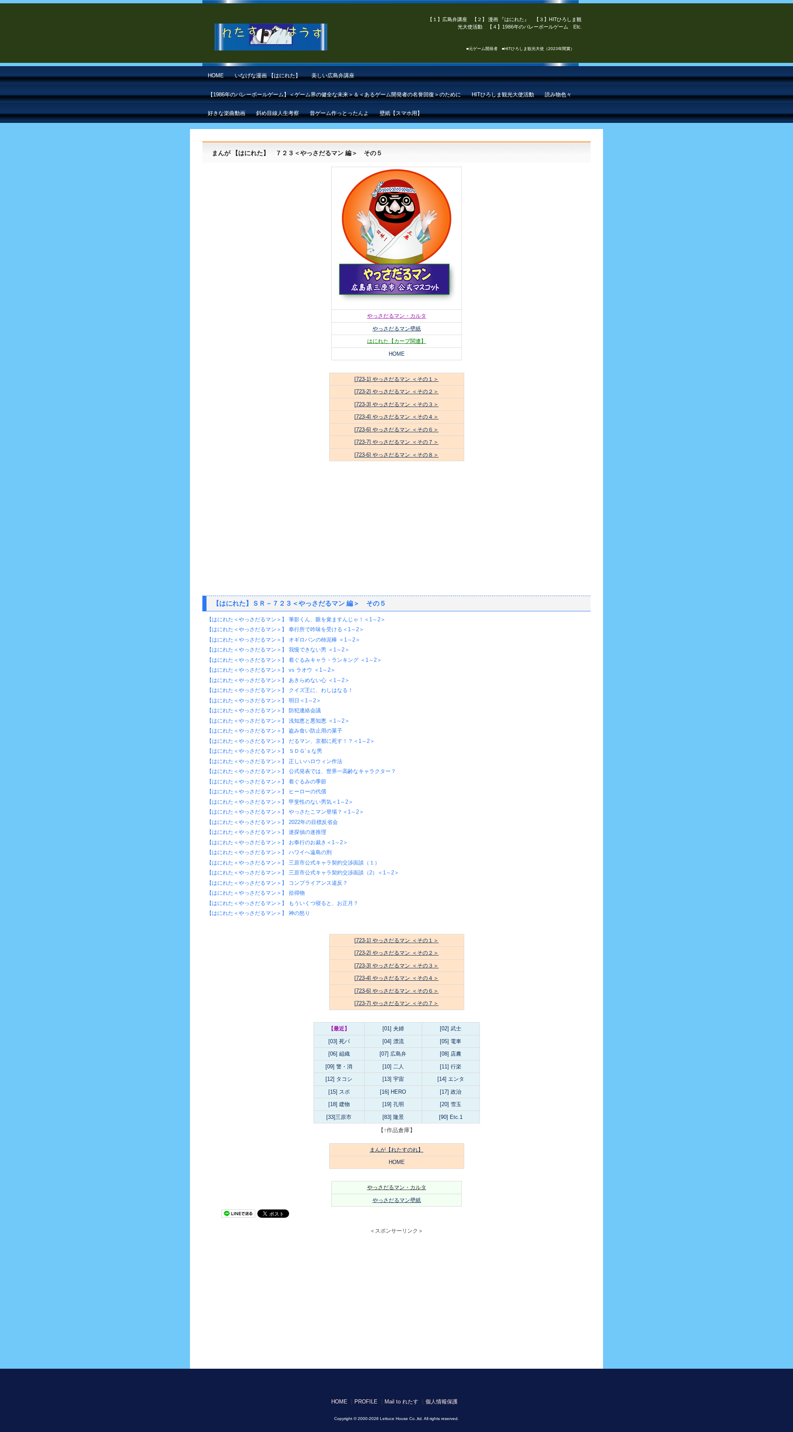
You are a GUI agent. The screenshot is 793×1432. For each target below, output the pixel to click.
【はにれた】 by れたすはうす (289, 37)
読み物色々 (558, 94)
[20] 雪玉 (450, 1104)
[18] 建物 (339, 1104)
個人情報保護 (441, 1401)
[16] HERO (393, 1092)
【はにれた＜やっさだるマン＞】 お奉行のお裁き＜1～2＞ (277, 842)
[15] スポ (339, 1092)
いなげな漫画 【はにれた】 (268, 75)
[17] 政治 (450, 1092)
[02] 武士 (450, 1028)
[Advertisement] (396, 533)
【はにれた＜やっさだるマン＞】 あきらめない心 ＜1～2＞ (278, 680)
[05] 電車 (450, 1041)
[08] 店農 (450, 1054)
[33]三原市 (338, 1117)
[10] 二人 (393, 1066)
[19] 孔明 (393, 1104)
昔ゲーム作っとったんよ (339, 113)
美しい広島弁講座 (332, 75)
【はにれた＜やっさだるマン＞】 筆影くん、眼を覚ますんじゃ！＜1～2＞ (296, 619)
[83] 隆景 (393, 1117)
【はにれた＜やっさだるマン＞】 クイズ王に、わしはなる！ (280, 690)
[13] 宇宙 (393, 1079)
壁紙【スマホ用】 (401, 113)
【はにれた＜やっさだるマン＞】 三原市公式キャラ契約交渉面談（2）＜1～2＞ (303, 872)
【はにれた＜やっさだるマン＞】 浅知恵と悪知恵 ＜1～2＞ (278, 721)
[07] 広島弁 (393, 1054)
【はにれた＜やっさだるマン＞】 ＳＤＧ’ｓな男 (264, 751)
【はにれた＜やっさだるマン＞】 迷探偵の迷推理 (266, 832)
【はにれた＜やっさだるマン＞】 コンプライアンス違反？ (277, 883)
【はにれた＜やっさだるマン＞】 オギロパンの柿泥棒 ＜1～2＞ (284, 640)
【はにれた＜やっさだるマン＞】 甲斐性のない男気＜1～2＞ (280, 802)
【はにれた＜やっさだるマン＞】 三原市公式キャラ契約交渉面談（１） (293, 863)
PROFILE (366, 1401)
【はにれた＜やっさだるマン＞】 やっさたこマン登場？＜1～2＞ (285, 812)
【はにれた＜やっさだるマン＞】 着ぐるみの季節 (266, 781)
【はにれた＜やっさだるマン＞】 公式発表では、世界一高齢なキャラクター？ (301, 771)
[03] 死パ (339, 1041)
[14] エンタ (450, 1079)
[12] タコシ (338, 1079)
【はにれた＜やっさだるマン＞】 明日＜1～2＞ (264, 700)
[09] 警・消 (338, 1066)
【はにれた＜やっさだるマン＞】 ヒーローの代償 (266, 791)
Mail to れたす (401, 1401)
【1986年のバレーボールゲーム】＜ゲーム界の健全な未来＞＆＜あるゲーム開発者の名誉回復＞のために (334, 94)
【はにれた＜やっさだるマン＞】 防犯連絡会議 (264, 710)
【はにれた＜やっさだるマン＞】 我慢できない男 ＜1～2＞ (278, 650)
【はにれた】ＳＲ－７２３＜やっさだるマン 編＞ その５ (299, 603)
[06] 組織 (339, 1054)
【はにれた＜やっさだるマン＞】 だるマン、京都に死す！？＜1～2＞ (291, 741)
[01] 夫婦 (393, 1028)
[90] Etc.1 (451, 1117)
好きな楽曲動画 (226, 113)
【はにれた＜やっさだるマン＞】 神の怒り (258, 913)
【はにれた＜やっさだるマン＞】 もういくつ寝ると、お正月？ (283, 903)
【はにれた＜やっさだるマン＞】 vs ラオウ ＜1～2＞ (271, 670)
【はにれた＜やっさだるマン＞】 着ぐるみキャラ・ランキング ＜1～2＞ (294, 660)
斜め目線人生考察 (277, 113)
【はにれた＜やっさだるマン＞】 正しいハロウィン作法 (274, 761)
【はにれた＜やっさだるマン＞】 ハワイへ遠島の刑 (269, 852)
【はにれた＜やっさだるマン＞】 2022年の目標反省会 (272, 822)
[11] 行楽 (450, 1066)
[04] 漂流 (393, 1041)
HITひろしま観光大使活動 (503, 94)
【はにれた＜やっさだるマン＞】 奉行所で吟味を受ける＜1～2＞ (285, 629)
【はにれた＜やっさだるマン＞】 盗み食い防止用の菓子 (274, 731)
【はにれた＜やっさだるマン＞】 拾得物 (256, 893)
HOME (216, 75)
